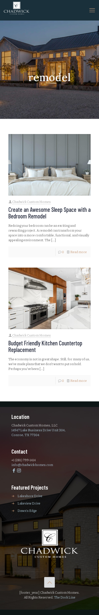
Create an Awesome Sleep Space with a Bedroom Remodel (49, 213)
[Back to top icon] (49, 582)
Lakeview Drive (29, 503)
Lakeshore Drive (30, 496)
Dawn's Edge (27, 510)
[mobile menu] (92, 10)
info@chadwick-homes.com (32, 464)
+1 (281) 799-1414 (23, 460)
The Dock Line (64, 597)
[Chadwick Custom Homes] (16, 9)
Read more (78, 252)
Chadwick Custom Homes (31, 201)
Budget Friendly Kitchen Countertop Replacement (45, 346)
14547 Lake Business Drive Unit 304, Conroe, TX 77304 (38, 432)
